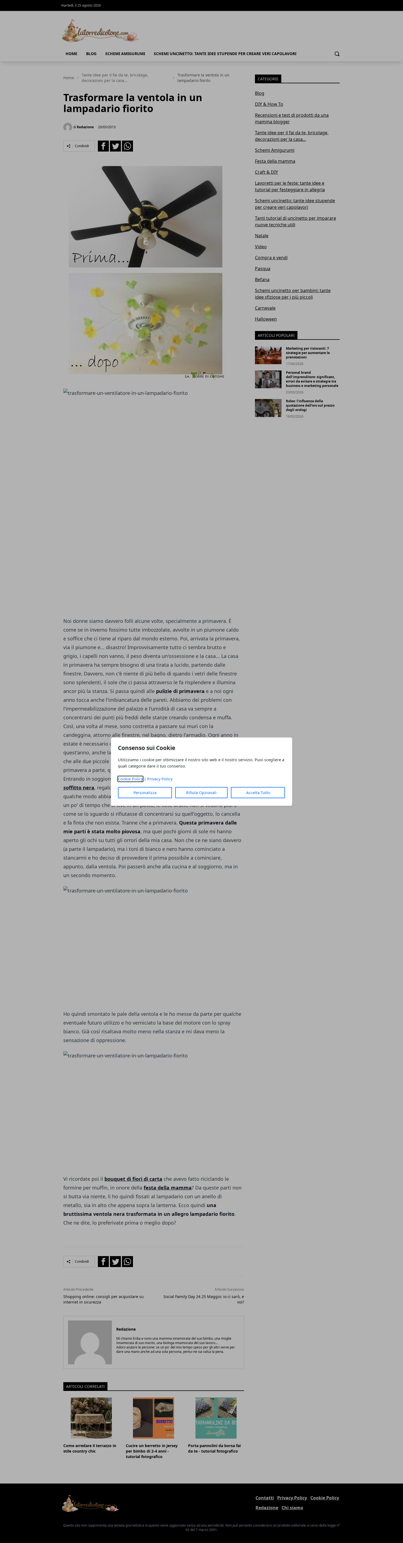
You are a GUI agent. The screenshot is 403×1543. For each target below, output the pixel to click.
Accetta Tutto (258, 792)
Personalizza (145, 792)
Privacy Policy (159, 779)
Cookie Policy (130, 779)
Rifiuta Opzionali (201, 792)
